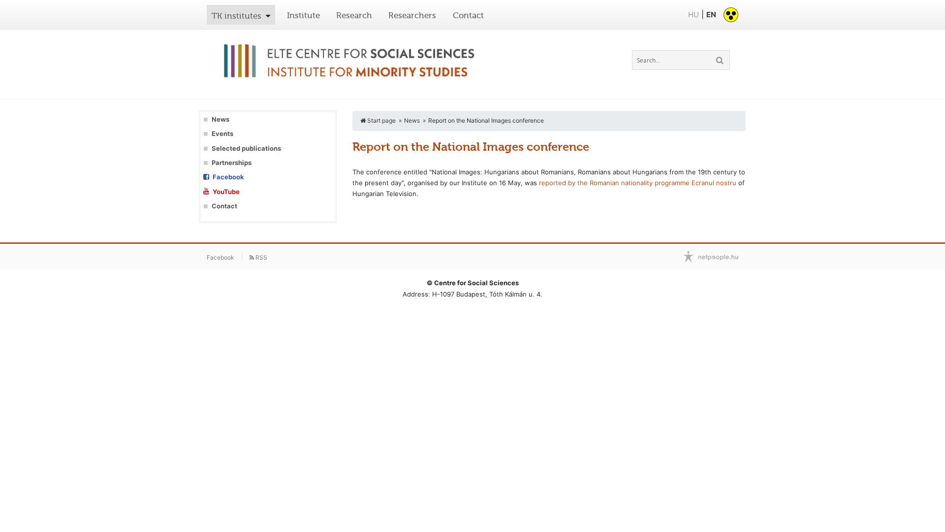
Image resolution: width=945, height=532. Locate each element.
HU (693, 14)
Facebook (228, 177)
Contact (468, 15)
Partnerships (232, 163)
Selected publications (246, 148)
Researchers (412, 15)
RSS (260, 257)
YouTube (226, 192)
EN (711, 14)
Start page (381, 120)
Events (222, 134)
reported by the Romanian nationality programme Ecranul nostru (637, 183)
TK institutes (236, 16)
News (220, 119)
